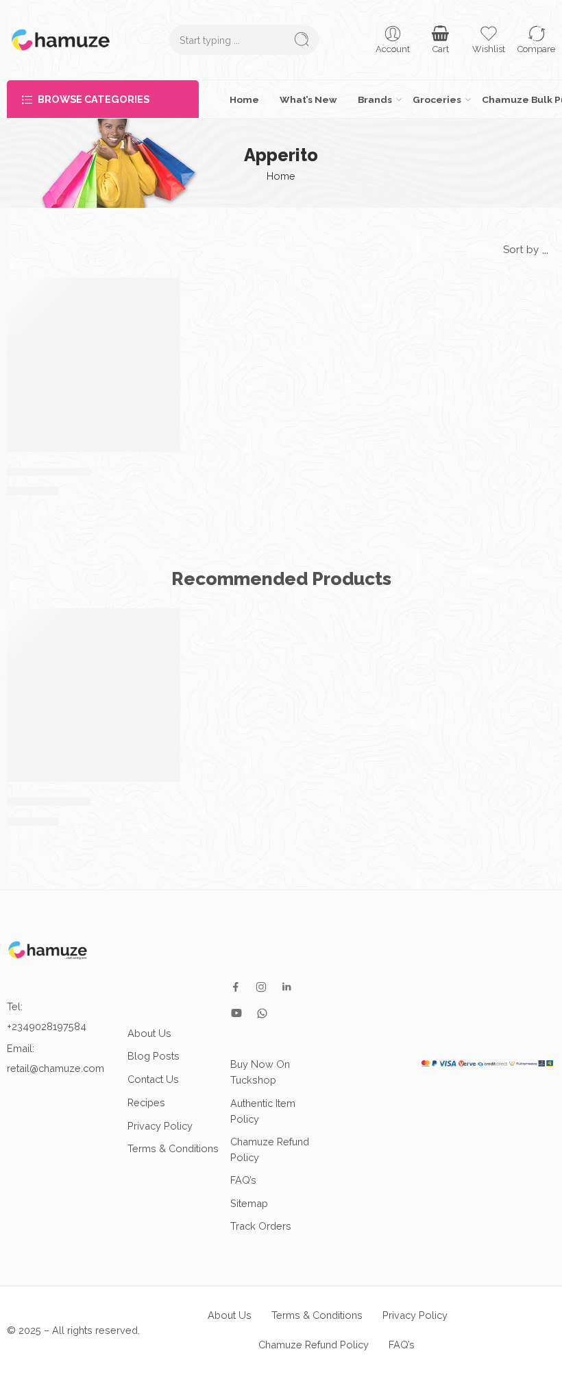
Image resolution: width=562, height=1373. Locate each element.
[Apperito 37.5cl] (93, 364)
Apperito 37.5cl (48, 471)
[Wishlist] (163, 295)
